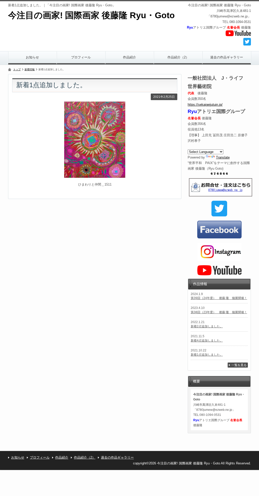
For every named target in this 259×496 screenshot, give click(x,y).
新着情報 (30, 69)
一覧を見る (239, 365)
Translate (223, 157)
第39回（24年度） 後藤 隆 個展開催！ (219, 298)
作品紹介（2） (178, 57)
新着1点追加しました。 (207, 354)
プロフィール (81, 57)
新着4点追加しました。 (207, 340)
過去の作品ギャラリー (226, 57)
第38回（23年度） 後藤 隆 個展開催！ (219, 312)
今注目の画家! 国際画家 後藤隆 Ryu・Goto (91, 15)
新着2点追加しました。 (207, 326)
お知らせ (32, 57)
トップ (17, 69)
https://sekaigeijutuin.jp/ (205, 104)
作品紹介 (129, 57)
